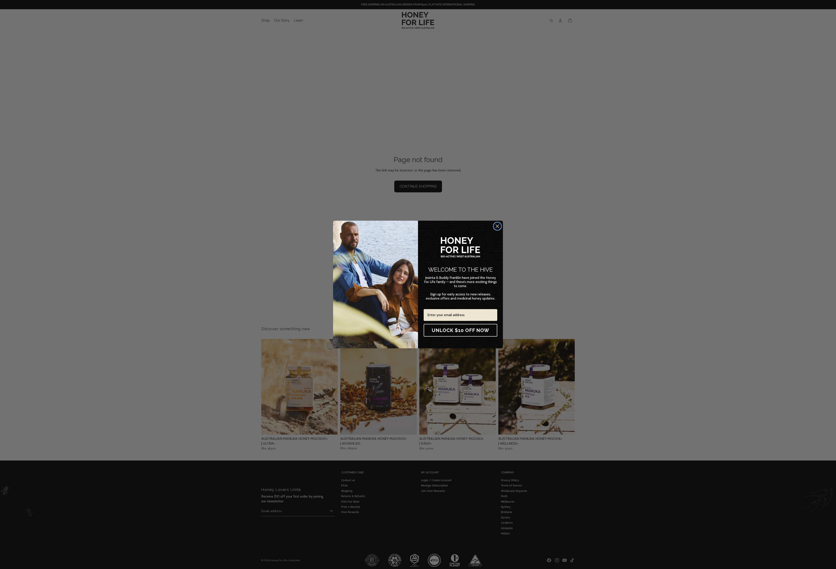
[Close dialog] (497, 226)
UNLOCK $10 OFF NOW (460, 330)
